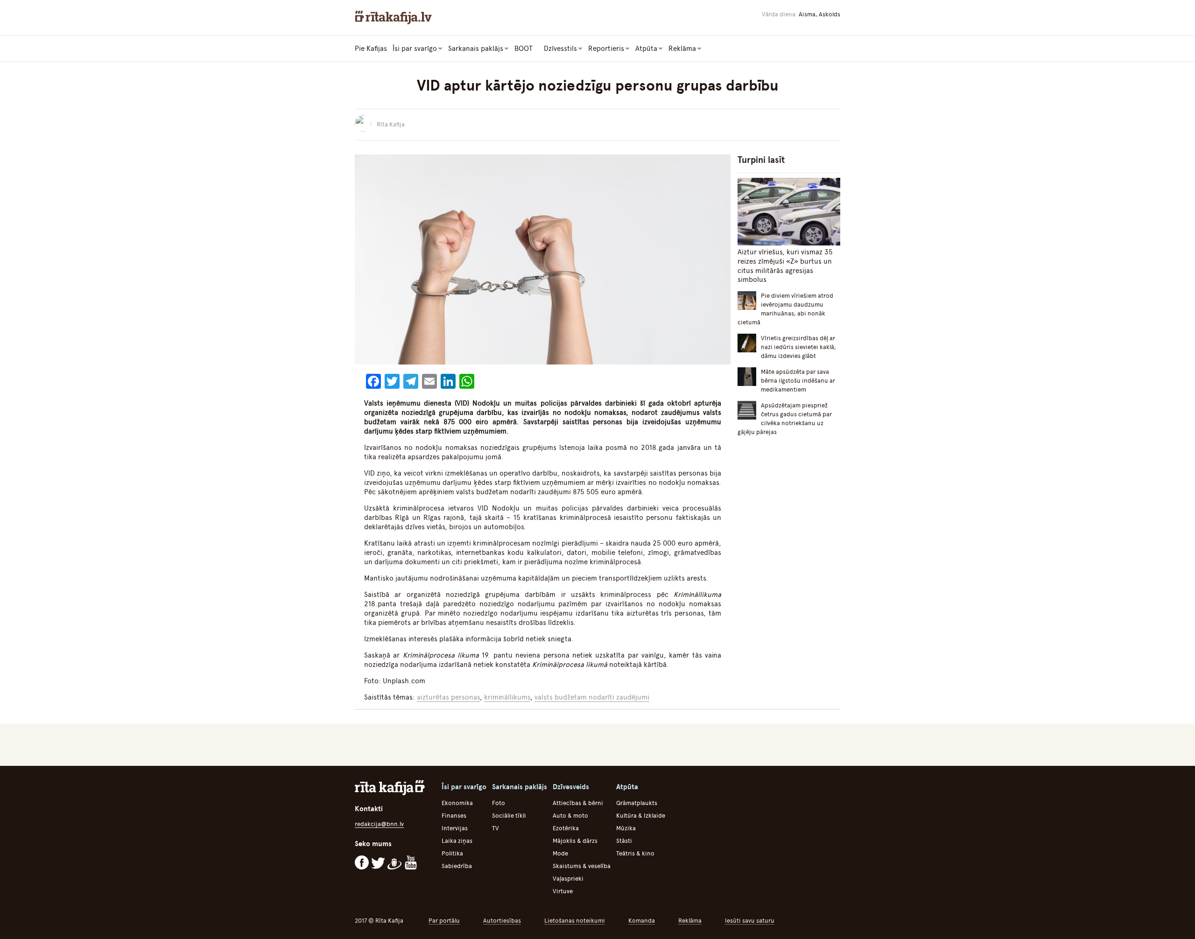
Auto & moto (570, 815)
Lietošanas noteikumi (574, 920)
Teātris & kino (635, 853)
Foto (498, 802)
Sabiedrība (457, 865)
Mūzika (626, 828)
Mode (560, 853)
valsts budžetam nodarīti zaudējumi (591, 697)
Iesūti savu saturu (749, 920)
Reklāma (690, 920)
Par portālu (444, 920)
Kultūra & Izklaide (640, 815)
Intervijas (455, 828)
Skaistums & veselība (582, 865)
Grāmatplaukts (636, 802)
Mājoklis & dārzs (575, 840)
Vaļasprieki (568, 878)
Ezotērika (566, 828)
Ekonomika (457, 802)
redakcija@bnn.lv (379, 823)
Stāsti (624, 840)
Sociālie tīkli (509, 815)
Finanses (454, 815)
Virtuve (563, 891)
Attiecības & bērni (578, 802)
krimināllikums (507, 697)
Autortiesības (502, 920)
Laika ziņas (457, 840)
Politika (452, 853)
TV (495, 828)
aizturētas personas (448, 697)
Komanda (641, 920)
